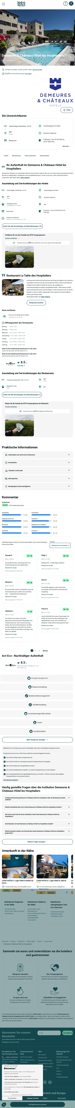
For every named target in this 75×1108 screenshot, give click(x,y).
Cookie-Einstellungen (62, 1065)
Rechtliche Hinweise (62, 1057)
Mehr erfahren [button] (25, 178)
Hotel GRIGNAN (32, 915)
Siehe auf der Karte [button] (37, 69)
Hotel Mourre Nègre (56, 914)
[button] (3, 1104)
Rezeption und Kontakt (16, 470)
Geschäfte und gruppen (45, 1066)
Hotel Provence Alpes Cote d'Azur (14, 911)
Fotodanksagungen (62, 1077)
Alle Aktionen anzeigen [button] (10, 780)
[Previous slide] (4, 287)
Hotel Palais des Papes (57, 912)
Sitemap (58, 1074)
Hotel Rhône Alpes (10, 909)
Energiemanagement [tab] (39, 678)
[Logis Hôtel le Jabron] (52, 866)
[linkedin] (50, 1082)
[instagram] (45, 1082)
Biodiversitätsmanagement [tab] (39, 696)
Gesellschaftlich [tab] (39, 731)
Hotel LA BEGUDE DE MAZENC (37, 913)
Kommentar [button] (44, 155)
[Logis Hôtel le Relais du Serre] (18, 866)
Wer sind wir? (42, 1055)
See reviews (28, 73)
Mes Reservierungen (26, 1057)
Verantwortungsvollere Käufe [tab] (39, 713)
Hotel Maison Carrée (57, 916)
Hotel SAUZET (32, 920)
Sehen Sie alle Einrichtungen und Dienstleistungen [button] (22, 226)
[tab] (34, 64)
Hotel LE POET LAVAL (34, 909)
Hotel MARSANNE (33, 918)
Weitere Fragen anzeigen (37, 842)
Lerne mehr (20, 365)
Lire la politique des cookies (11, 1092)
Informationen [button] (30, 155)
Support (58, 1071)
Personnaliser (12, 1098)
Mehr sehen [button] (65, 146)
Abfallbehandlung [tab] (39, 704)
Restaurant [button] (16, 155)
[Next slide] (21, 287)
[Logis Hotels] (21, 4)
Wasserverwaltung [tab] (39, 687)
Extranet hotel (42, 1057)
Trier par (52, 542)
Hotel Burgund (8, 913)
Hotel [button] (6, 155)
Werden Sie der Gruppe (45, 1060)
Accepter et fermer (33, 1098)
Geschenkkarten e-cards (45, 1063)
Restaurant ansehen (36, 303)
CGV (57, 1068)
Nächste (43, 651)
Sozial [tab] (39, 722)
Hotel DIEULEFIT (33, 911)
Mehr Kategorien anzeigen (36, 740)
